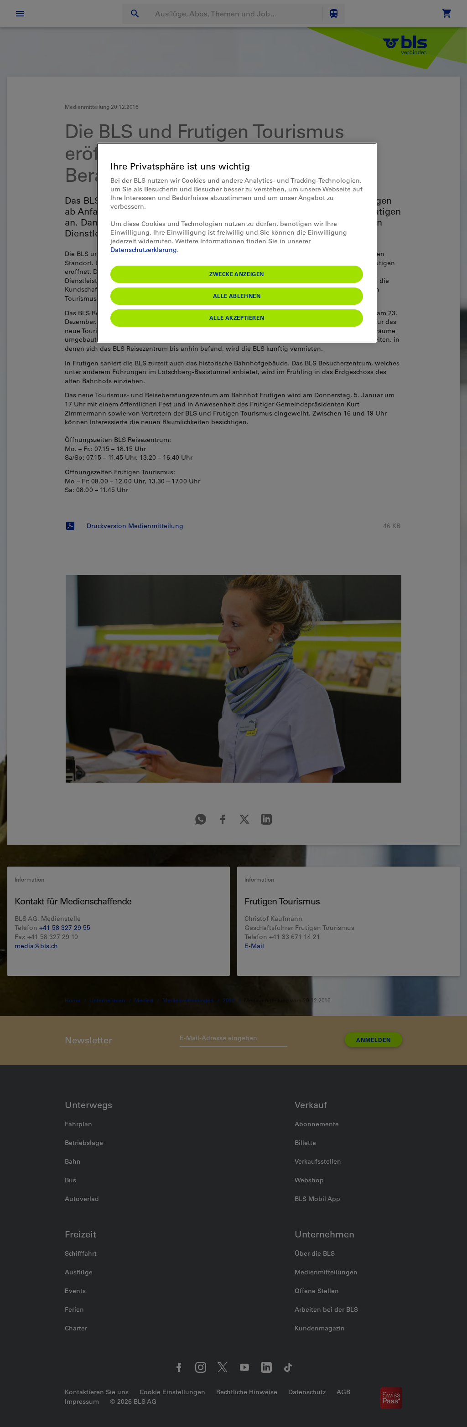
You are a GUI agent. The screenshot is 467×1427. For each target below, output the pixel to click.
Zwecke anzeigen (236, 273)
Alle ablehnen (237, 295)
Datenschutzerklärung (143, 250)
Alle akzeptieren (237, 317)
